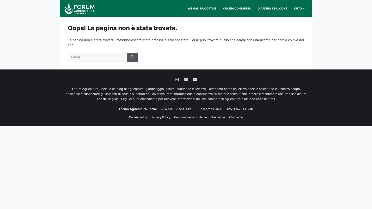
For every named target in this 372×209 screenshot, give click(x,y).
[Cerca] (132, 57)
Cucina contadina (237, 8)
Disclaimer (218, 117)
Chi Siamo (236, 117)
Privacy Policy (161, 117)
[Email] (186, 79)
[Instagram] (177, 79)
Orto (298, 8)
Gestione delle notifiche (190, 117)
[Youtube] (195, 79)
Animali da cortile (202, 8)
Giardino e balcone (272, 8)
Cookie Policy (138, 117)
